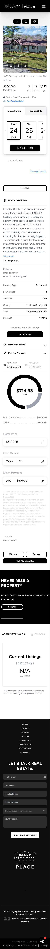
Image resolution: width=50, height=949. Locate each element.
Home (25, 724)
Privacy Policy (8, 945)
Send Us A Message (25, 835)
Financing (25, 740)
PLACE (31, 914)
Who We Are (25, 748)
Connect (25, 752)
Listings (25, 728)
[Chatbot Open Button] (42, 941)
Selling (25, 736)
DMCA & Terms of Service (27, 945)
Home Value (25, 744)
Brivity (23, 942)
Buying (25, 732)
